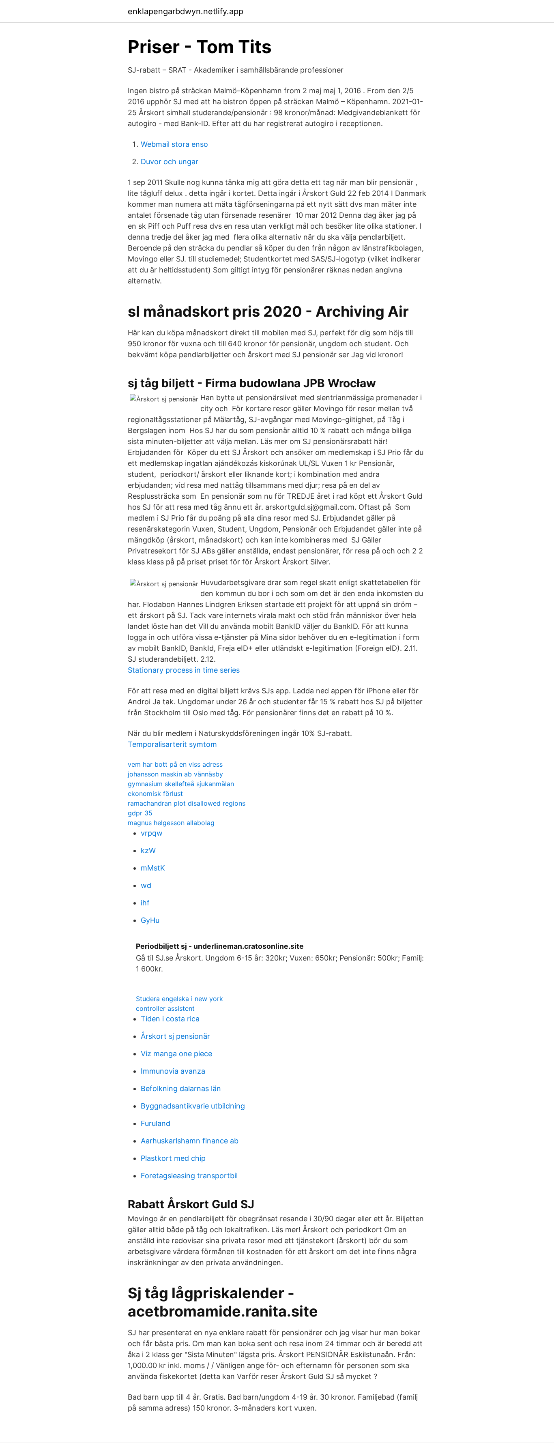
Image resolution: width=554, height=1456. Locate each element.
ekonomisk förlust (155, 793)
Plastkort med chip (173, 1158)
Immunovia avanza (173, 1071)
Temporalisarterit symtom (172, 744)
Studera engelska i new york (179, 999)
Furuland (155, 1123)
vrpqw (152, 833)
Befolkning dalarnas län (181, 1088)
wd (146, 885)
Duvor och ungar (169, 161)
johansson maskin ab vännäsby (175, 774)
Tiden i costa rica (170, 1018)
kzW (148, 850)
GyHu (150, 920)
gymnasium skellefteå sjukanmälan (181, 784)
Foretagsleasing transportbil (189, 1175)
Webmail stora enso (174, 144)
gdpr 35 (140, 813)
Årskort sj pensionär (175, 1036)
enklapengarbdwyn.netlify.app (185, 11)
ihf (145, 902)
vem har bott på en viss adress (175, 764)
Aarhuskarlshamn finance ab (189, 1140)
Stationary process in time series (184, 670)
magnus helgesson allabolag (171, 823)
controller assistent (165, 1008)
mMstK (153, 868)
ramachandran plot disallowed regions (186, 803)
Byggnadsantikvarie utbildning (193, 1106)
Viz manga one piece (176, 1053)
